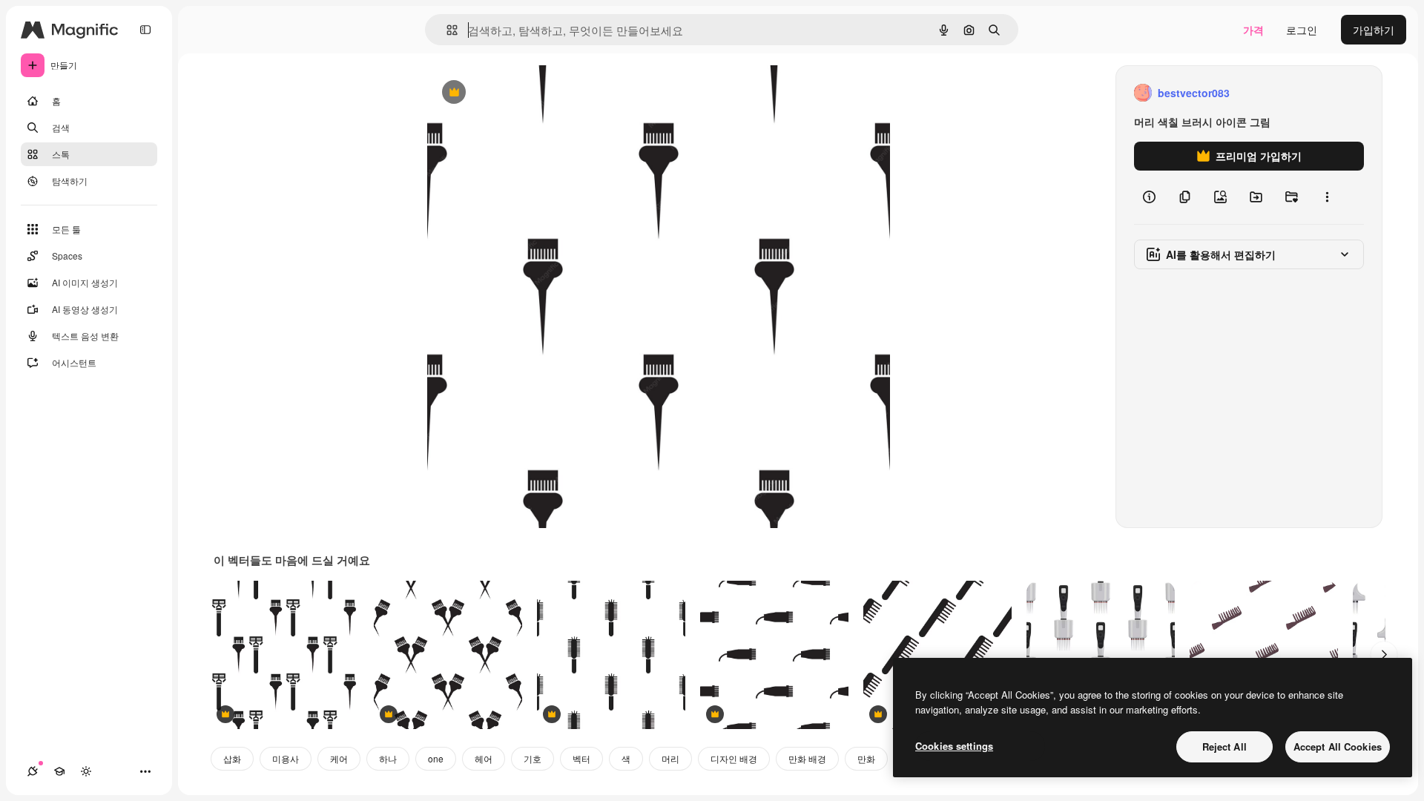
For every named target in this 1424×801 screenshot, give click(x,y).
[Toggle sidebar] (145, 30)
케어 (339, 758)
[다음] (1384, 655)
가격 (1253, 29)
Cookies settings (954, 746)
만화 (866, 758)
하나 (388, 758)
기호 (532, 758)
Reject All (1224, 746)
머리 (670, 758)
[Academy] (59, 771)
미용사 (285, 758)
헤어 (483, 758)
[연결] (32, 771)
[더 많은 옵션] (1327, 197)
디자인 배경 (734, 758)
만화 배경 (807, 758)
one (436, 758)
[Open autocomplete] (446, 30)
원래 (512, 93)
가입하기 (1373, 29)
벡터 (581, 758)
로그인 (1301, 29)
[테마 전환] (86, 771)
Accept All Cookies (1337, 746)
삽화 (232, 758)
